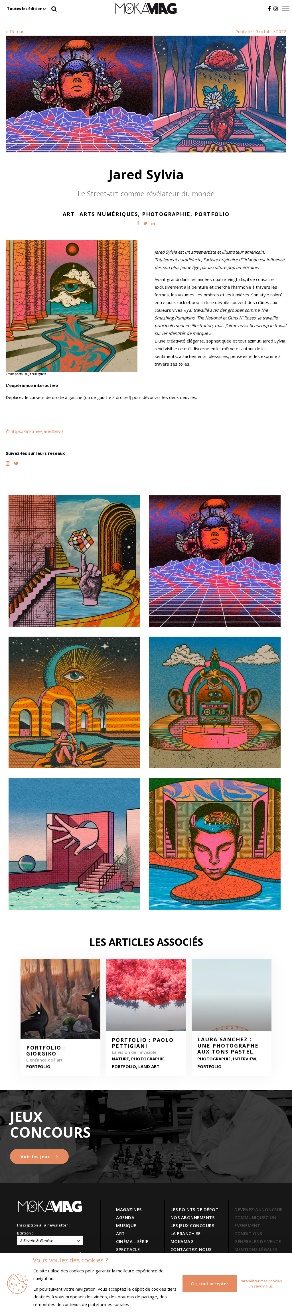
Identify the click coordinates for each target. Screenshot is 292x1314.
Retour (16, 31)
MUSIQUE (126, 1225)
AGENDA (125, 1217)
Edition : (25, 1233)
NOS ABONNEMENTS (193, 1217)
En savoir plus (261, 1286)
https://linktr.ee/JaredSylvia (37, 431)
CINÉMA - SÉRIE (132, 1241)
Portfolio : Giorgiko (45, 1051)
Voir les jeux (36, 1156)
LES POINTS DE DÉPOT (195, 1209)
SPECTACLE (128, 1249)
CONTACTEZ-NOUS (191, 1249)
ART (120, 1233)
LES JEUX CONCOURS (192, 1225)
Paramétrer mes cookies (261, 1281)
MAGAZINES (129, 1209)
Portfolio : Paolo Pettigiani (143, 1043)
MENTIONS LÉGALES (255, 1249)
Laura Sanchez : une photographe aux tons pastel (228, 1045)
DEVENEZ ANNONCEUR (258, 1209)
